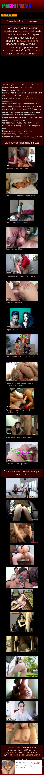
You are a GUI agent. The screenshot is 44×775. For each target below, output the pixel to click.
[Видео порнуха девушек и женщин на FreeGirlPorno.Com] (16, 5)
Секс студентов (26, 87)
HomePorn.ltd (25, 31)
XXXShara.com (28, 40)
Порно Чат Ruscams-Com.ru (27, 755)
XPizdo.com (34, 50)
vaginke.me (11, 752)
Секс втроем (15, 748)
